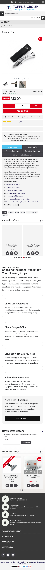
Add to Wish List (13, 117)
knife (17, 212)
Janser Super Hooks (13, 187)
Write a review (25, 122)
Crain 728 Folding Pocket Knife (33, 246)
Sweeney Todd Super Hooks (15, 193)
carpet (23, 212)
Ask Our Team (22, 418)
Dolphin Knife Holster (11, 246)
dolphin (10, 212)
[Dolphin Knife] (22, 56)
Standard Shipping (32, 151)
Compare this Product (32, 117)
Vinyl (28, 212)
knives (5, 215)
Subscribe (26, 443)
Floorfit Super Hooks (13, 184)
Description (12, 147)
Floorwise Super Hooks (14, 190)
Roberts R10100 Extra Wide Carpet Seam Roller (11, 477)
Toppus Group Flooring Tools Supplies (12, 562)
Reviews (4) (32, 147)
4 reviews (16, 122)
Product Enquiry (12, 151)
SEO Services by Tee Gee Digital (32, 562)
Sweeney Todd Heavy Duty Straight (18, 199)
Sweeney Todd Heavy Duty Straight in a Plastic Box (23, 202)
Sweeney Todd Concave (15, 196)
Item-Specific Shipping (22, 155)
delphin (34, 212)
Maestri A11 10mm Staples (33, 476)
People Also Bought (11, 451)
